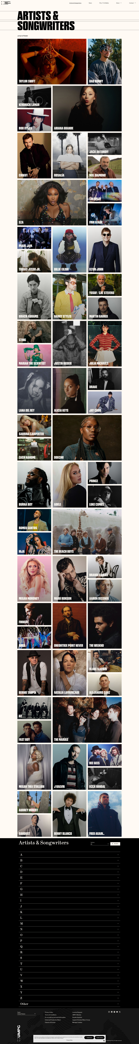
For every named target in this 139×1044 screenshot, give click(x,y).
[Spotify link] (114, 1012)
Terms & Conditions (50, 1015)
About (118, 3)
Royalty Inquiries (77, 1017)
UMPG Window (76, 1015)
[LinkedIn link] (112, 1012)
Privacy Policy (49, 1012)
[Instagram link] (109, 1012)
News (90, 3)
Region (19, 1012)
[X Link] (120, 1012)
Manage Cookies (77, 1022)
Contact (131, 3)
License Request (77, 1012)
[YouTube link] (117, 1012)
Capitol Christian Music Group (81, 1020)
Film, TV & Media (104, 3)
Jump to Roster (22, 36)
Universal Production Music (53, 1020)
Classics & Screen (50, 1022)
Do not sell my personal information (55, 1017)
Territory (92, 842)
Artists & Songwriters (75, 3)
